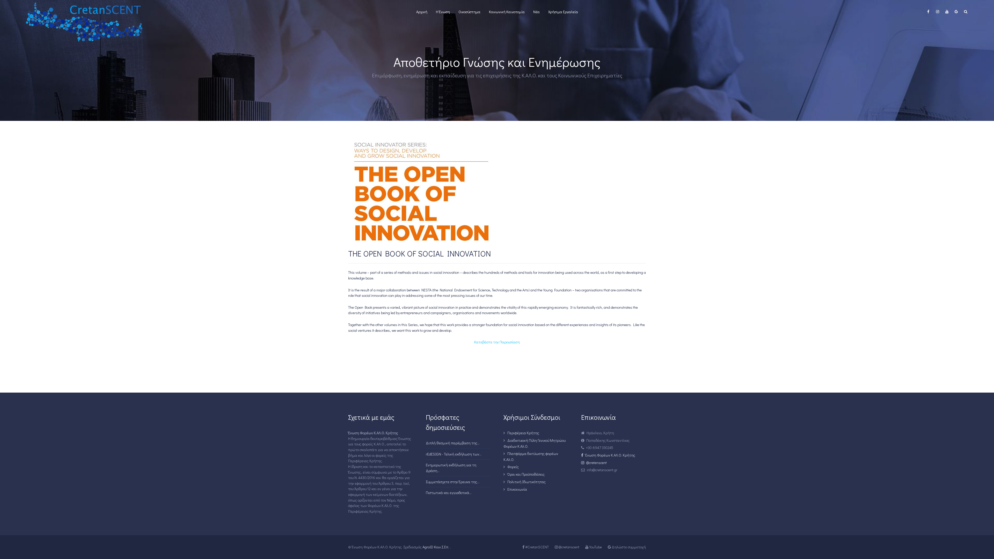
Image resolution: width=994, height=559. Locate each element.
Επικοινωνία (517, 489)
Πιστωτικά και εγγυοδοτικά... (449, 492)
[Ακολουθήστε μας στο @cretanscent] (937, 12)
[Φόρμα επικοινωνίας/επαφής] (956, 12)
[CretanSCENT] (115, 22)
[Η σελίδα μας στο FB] (928, 12)
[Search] (965, 12)
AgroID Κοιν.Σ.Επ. (435, 547)
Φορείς (513, 466)
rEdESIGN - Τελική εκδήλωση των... (453, 454)
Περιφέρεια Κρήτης (523, 432)
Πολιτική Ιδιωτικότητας (526, 481)
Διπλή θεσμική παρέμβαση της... (453, 442)
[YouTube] (947, 12)
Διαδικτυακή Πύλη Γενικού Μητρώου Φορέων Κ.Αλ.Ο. (534, 443)
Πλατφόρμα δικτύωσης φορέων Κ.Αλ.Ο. (530, 456)
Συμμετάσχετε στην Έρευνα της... (452, 481)
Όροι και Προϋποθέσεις (526, 474)
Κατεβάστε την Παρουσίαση (497, 342)
